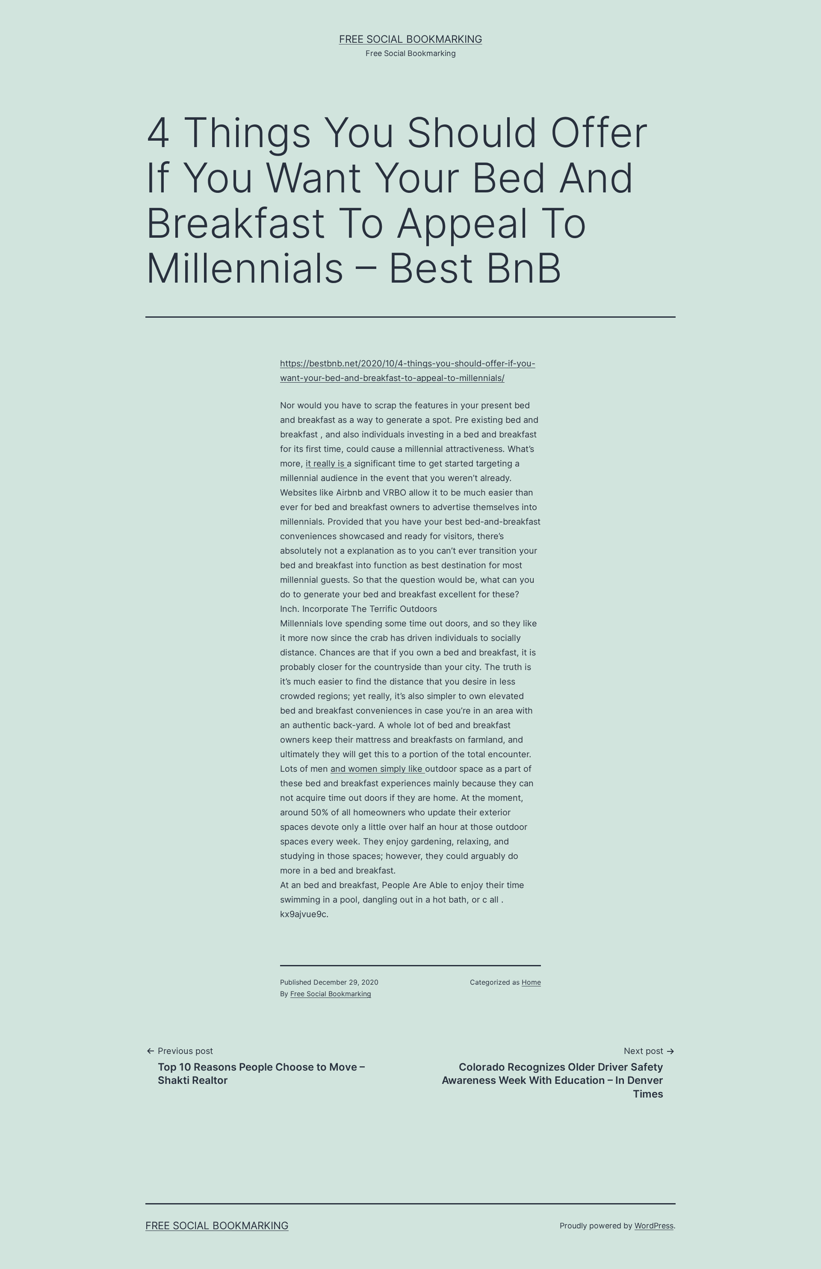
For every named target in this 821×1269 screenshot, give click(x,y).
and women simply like (378, 769)
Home (531, 982)
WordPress (654, 1225)
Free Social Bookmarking (410, 39)
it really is (326, 463)
